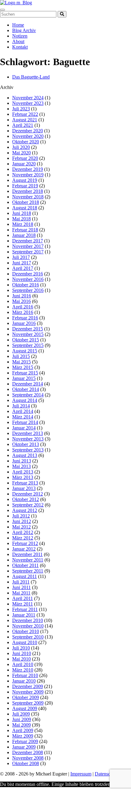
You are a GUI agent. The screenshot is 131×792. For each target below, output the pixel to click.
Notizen (19, 36)
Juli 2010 (21, 647)
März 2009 (22, 736)
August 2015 (24, 350)
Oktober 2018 (25, 202)
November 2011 (27, 559)
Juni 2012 (21, 521)
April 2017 (22, 268)
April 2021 (22, 125)
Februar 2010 (25, 675)
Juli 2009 (21, 713)
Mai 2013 (21, 466)
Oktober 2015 (25, 339)
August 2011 (24, 576)
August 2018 (24, 207)
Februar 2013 (25, 482)
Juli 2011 (21, 581)
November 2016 (28, 279)
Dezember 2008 (27, 752)
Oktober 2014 (25, 389)
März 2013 (22, 477)
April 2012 (22, 532)
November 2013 (28, 438)
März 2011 (22, 603)
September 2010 (28, 636)
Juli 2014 (21, 405)
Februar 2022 (25, 114)
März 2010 (22, 669)
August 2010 (24, 642)
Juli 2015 (21, 356)
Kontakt (20, 47)
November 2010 (28, 625)
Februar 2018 (25, 229)
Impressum (80, 773)
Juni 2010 (21, 653)
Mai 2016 (21, 301)
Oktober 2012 (25, 499)
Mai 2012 (21, 526)
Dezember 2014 (27, 383)
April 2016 (22, 306)
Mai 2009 (21, 725)
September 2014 (28, 394)
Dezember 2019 (27, 169)
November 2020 (28, 136)
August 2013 (24, 455)
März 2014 (22, 416)
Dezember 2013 (27, 433)
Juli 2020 (21, 147)
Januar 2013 (24, 488)
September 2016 (28, 290)
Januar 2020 (24, 163)
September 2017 (28, 251)
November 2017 (28, 246)
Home (18, 25)
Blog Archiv (24, 30)
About (18, 41)
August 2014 (24, 400)
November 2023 (28, 103)
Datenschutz (107, 773)
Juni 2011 (21, 587)
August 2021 (24, 119)
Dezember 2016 (27, 273)
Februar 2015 (25, 372)
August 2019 (24, 180)
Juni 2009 (21, 719)
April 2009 (22, 730)
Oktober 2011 (25, 565)
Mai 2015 (21, 361)
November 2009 (28, 691)
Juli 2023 (21, 108)
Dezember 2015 (27, 328)
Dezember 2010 (27, 620)
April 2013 (22, 471)
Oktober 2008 (25, 763)
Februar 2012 (25, 543)
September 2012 (28, 504)
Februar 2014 (25, 422)
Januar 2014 (24, 427)
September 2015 (28, 345)
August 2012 (24, 510)
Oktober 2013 (25, 444)
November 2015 (28, 334)
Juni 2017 (21, 262)
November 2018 (28, 196)
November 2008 (28, 758)
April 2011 (22, 598)
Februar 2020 (25, 158)
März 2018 (22, 224)
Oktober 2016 (25, 284)
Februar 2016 (25, 317)
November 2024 (28, 97)
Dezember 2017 (27, 240)
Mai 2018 (21, 218)
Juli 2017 (21, 257)
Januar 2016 (24, 323)
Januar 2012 (24, 548)
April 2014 (22, 411)
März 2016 (22, 312)
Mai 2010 (21, 658)
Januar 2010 (24, 680)
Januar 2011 (23, 614)
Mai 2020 (21, 152)
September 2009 (28, 702)
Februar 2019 (25, 185)
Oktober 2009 (25, 697)
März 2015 (22, 367)
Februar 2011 (25, 609)
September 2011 (27, 570)
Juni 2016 (21, 295)
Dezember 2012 (27, 493)
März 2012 (22, 537)
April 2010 (22, 664)
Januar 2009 (24, 747)
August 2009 (24, 708)
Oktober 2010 (25, 631)
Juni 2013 (21, 460)
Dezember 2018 (27, 191)
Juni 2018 (21, 213)
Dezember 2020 (27, 130)
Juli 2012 (21, 515)
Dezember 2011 (27, 554)
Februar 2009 (25, 741)
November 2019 (28, 174)
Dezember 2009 (27, 686)
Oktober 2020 (25, 141)
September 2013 (28, 449)
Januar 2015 (24, 378)
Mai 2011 (21, 592)
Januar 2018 (24, 235)
